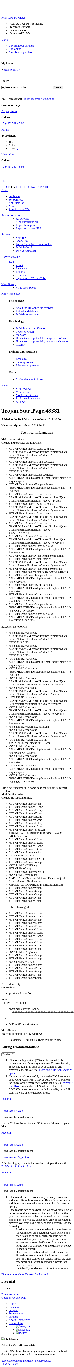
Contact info (16, 1323)
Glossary (21, 344)
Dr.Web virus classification (31, 328)
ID (46, 186)
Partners (13, 1316)
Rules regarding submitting (39, 98)
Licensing (21, 268)
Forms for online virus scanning (34, 244)
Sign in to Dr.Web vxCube (31, 278)
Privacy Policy (9, 1363)
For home (14, 196)
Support (13, 1310)
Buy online (15, 48)
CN (8, 186)
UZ (38, 186)
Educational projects (27, 365)
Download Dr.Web (20, 33)
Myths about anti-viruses (30, 379)
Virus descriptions (26, 287)
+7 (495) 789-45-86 (12, 123)
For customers (17, 1313)
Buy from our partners (21, 45)
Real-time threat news (28, 398)
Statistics (21, 274)
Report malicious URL (29, 228)
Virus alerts (22, 392)
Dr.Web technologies (28, 314)
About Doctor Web (19, 209)
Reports (20, 271)
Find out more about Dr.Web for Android (24, 1274)
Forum (5, 129)
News (12, 206)
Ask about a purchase (21, 52)
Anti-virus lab (16, 202)
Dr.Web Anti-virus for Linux (17, 1166)
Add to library (12, 69)
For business (16, 199)
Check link (22, 240)
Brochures (21, 358)
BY (42, 186)
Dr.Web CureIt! (24, 247)
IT (26, 186)
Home (12, 1303)
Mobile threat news (27, 395)
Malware (21, 334)
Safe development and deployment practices (26, 1360)
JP (29, 186)
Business (14, 1306)
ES (18, 186)
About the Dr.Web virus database (34, 307)
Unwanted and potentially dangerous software (42, 338)
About (19, 265)
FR (22, 186)
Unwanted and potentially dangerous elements (42, 341)
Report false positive (27, 225)
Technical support (20, 26)
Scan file (21, 237)
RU (3, 186)
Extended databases (27, 311)
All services (22, 218)
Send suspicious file (27, 221)
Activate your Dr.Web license (26, 23)
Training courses (25, 362)
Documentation (18, 30)
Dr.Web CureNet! (26, 250)
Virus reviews (23, 388)
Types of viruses (25, 331)
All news (21, 401)
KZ (33, 186)
